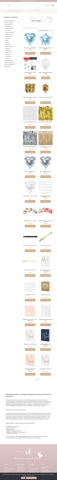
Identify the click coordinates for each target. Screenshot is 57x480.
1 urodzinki (7, 48)
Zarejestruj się (20, 467)
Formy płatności (32, 471)
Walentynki (7, 44)
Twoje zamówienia (21, 468)
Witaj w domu (8, 52)
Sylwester (7, 42)
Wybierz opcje (45, 78)
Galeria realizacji (7, 470)
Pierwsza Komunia (9, 34)
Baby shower (8, 50)
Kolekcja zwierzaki (9, 28)
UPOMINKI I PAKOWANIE (9, 62)
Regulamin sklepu (45, 470)
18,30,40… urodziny (9, 46)
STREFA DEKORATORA (9, 64)
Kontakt (6, 467)
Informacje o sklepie (33, 468)
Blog (5, 472)
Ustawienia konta (20, 470)
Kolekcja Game (8, 56)
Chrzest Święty (8, 36)
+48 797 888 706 (36, 10)
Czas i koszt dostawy (33, 470)
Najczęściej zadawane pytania (46, 468)
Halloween (7, 38)
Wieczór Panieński (9, 32)
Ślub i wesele (8, 30)
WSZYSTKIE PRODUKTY (9, 20)
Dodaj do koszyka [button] (30, 53)
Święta (6, 40)
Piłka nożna (7, 54)
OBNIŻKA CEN (7, 66)
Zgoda (23, 477)
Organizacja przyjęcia (8, 468)
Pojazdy (7, 58)
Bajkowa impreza (9, 60)
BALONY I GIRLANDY (8, 22)
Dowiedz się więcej (30, 78)
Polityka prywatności (46, 471)
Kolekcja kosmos (8, 26)
